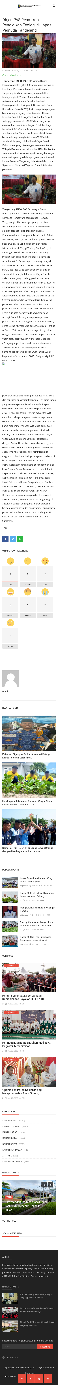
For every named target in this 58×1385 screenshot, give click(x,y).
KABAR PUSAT (10, 1120)
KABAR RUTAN (10, 1137)
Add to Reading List (13, 75)
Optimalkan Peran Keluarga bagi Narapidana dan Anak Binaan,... (22, 1091)
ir (20, 900)
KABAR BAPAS (9, 1143)
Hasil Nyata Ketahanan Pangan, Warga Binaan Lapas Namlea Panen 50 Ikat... (27, 803)
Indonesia (11, 1357)
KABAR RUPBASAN (12, 1149)
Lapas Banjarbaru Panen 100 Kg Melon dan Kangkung (36, 880)
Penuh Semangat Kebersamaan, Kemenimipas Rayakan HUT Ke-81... (24, 997)
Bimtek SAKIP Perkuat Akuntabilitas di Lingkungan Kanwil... (37, 1324)
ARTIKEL (7, 1155)
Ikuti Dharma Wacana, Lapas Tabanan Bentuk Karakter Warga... (37, 1310)
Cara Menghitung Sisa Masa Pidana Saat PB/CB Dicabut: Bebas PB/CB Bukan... (26, 1206)
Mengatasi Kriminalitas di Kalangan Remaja (37, 909)
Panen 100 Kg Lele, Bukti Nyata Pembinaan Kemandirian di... (35, 939)
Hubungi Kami (29, 1373)
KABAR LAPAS (10, 70)
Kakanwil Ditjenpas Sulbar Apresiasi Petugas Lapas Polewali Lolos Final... (27, 756)
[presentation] (44, 1184)
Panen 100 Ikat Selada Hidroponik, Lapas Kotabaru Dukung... (37, 895)
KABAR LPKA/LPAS (12, 1161)
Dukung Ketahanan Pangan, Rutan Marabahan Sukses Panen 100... (37, 924)
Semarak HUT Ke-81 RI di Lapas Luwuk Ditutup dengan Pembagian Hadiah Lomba (27, 850)
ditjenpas (24, 885)
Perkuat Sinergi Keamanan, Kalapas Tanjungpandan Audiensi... (36, 1296)
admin (5, 691)
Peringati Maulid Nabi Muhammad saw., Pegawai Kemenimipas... (26, 1044)
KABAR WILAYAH (11, 1126)
